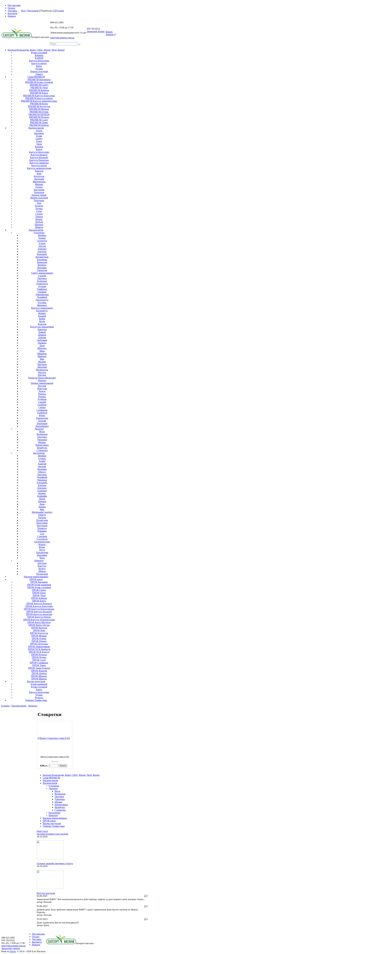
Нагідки (42, 375)
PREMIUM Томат (39, 122)
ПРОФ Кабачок (39, 598)
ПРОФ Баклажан (39, 582)
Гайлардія (42, 270)
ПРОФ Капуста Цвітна (39, 617)
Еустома (42, 302)
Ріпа (39, 203)
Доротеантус (42, 300)
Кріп (39, 173)
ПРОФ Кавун (39, 601)
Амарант (42, 249)
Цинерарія (42, 423)
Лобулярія (42, 340)
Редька (39, 208)
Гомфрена (42, 289)
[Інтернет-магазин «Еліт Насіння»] (16, 37)
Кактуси (42, 566)
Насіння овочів (36, 128)
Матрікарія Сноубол (42, 512)
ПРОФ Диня (39, 595)
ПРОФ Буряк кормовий (39, 584)
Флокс (42, 415)
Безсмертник (42, 257)
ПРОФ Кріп (39, 630)
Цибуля (39, 222)
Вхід (23, 10)
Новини (12, 16)
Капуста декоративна (42, 308)
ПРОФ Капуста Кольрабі (39, 611)
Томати (39, 74)
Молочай (42, 367)
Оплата (11, 8)
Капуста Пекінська (39, 160)
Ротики (42, 396)
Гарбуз (39, 138)
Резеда (42, 391)
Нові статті (42, 831)
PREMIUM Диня (39, 87)
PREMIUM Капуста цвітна (39, 98)
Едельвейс (42, 482)
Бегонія (42, 466)
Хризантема (42, 418)
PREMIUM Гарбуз (39, 85)
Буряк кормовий (39, 684)
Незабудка (42, 447)
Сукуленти (42, 539)
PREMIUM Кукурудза (39, 106)
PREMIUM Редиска (39, 117)
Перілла (42, 380)
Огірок (39, 187)
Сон (42, 533)
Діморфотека (42, 294)
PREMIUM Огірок (39, 111)
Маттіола (42, 364)
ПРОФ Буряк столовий (39, 587)
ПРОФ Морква (39, 636)
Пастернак (39, 189)
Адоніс (42, 243)
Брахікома (42, 259)
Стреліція (42, 536)
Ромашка (42, 531)
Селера (39, 214)
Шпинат (39, 224)
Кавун (39, 149)
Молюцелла (42, 369)
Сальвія (42, 402)
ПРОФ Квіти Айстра (39, 625)
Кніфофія (42, 496)
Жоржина (42, 305)
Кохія (42, 321)
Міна (42, 351)
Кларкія (42, 316)
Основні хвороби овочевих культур (55, 863)
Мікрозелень (39, 181)
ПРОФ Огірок (39, 638)
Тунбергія (42, 412)
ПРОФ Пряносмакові (39, 646)
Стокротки (60, 810)
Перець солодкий (39, 71)
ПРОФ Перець (39, 641)
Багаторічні (39, 453)
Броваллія (42, 262)
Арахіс (39, 130)
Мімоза (42, 571)
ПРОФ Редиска (39, 654)
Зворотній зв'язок (96, 31)
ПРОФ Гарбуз (39, 590)
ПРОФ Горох (39, 593)
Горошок (42, 292)
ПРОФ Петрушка (39, 644)
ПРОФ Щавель (39, 679)
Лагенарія (39, 179)
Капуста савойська (39, 163)
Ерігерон (42, 488)
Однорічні (39, 232)
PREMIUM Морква (39, 109)
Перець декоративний (42, 383)
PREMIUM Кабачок (39, 90)
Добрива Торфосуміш (36, 700)
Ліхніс (42, 498)
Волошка (42, 267)
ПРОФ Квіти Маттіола (39, 622)
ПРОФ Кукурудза (39, 633)
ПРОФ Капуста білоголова (39, 606)
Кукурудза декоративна (42, 326)
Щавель (39, 227)
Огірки (39, 68)
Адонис (42, 458)
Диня (39, 144)
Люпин (42, 507)
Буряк (39, 136)
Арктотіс (42, 251)
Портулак (42, 388)
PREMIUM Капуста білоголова (39, 95)
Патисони (39, 192)
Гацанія (42, 275)
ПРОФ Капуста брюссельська (39, 609)
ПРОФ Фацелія (39, 670)
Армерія (42, 464)
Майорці (42, 356)
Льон (42, 345)
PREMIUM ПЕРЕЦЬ (39, 114)
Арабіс (42, 461)
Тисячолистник (42, 541)
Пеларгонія (42, 520)
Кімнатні (39, 560)
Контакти (12, 13)
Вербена (42, 265)
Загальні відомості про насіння (52, 834)
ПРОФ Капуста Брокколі (39, 603)
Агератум (42, 240)
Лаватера (42, 329)
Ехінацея (42, 490)
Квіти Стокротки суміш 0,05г (55, 756)
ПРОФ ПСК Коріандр (39, 649)
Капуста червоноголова (39, 168)
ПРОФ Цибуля (39, 673)
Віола (42, 431)
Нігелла (42, 372)
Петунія (42, 386)
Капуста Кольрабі (39, 157)
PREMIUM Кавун (39, 93)
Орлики (42, 517)
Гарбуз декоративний (42, 273)
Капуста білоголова (39, 60)
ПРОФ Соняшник (39, 662)
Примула (42, 528)
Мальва (42, 361)
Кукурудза (39, 176)
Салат (39, 211)
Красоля (42, 324)
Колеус (42, 568)
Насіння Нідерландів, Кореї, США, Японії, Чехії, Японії (36, 50)
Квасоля (39, 171)
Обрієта (42, 515)
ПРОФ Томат (39, 665)
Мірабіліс (42, 353)
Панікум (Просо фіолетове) (42, 378)
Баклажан (39, 133)
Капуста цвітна (39, 63)
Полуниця (42, 525)
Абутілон (42, 563)
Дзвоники (42, 439)
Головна (5, 706)
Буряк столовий (39, 52)
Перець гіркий (39, 195)
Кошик (111, 33)
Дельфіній (42, 297)
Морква (39, 184)
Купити (63, 766)
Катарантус (42, 310)
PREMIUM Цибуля (39, 125)
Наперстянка (42, 445)
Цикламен (42, 555)
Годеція (42, 286)
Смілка (42, 407)
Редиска (39, 206)
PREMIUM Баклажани (39, 79)
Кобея (42, 318)
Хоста (42, 550)
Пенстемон (42, 523)
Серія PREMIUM (36, 77)
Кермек (42, 313)
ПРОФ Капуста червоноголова (39, 619)
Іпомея (42, 238)
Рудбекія (42, 399)
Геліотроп (42, 281)
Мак (42, 359)
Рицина (42, 394)
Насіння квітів (36, 230)
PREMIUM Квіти (39, 103)
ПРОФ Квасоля (39, 627)
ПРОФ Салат (39, 660)
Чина (42, 558)
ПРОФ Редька (39, 657)
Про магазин (14, 5)
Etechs (13, 951)
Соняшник (42, 410)
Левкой (42, 332)
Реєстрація (32, 10)
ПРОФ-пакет (36, 579)
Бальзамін (42, 254)
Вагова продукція (36, 681)
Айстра (42, 246)
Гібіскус (42, 472)
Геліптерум (42, 283)
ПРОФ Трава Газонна (39, 668)
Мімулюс (42, 348)
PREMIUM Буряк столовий (39, 82)
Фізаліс (39, 219)
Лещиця (42, 335)
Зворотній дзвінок (10, 948)
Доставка (12, 10)
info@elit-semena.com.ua (62, 37)
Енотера (42, 485)
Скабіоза (42, 404)
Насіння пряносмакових (36, 576)
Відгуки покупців (46, 893)
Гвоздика (42, 278)
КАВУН (39, 58)
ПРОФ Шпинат (39, 676)
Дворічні (53, 788)
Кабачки (39, 55)
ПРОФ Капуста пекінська (39, 614)
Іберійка (42, 235)
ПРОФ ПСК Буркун (39, 652)
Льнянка (42, 343)
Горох (39, 141)
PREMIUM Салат (39, 120)
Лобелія (42, 337)
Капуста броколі (39, 154)
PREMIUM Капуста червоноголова (39, 101)
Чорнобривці (42, 426)
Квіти (39, 66)
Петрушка (39, 200)
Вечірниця (42, 434)
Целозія (42, 421)
